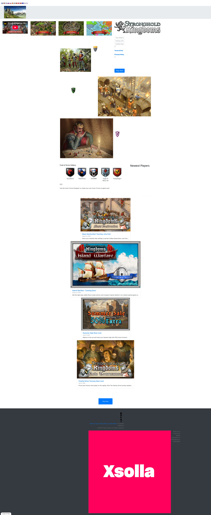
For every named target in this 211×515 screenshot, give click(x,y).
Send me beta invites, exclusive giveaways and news (119, 63)
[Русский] (8, 3)
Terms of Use (94, 423)
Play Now (105, 401)
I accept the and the (119, 51)
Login (58, 3)
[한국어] (25, 3)
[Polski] (10, 3)
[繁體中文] (23, 3)
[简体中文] (21, 3)
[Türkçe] (18, 3)
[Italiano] (14, 3)
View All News (147, 195)
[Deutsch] (4, 3)
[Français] (6, 3)
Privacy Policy (103, 423)
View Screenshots (106, 38)
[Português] (16, 3)
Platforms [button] (50, 3)
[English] (2, 3)
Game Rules (113, 423)
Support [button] (32, 3)
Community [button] (41, 3)
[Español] (12, 3)
